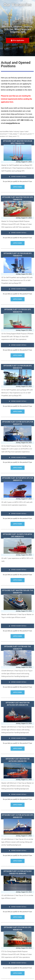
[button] (17, 176)
